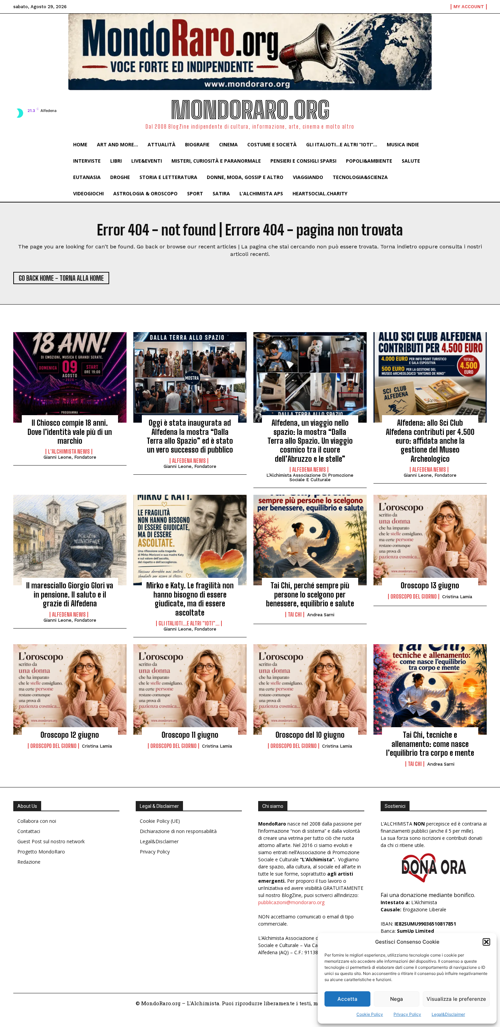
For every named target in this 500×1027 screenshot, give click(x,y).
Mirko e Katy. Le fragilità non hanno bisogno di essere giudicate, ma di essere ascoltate (190, 599)
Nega (396, 999)
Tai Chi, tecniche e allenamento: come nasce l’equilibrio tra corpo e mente (430, 743)
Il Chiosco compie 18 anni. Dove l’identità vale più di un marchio (70, 431)
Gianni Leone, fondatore (70, 457)
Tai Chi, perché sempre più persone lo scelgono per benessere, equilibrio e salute (310, 594)
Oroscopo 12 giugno (69, 734)
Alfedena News (189, 460)
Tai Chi (295, 614)
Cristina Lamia (457, 596)
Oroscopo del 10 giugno (310, 734)
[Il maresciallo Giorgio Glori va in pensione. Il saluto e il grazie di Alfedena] (70, 540)
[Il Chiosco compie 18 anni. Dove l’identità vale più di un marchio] (70, 377)
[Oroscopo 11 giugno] (190, 689)
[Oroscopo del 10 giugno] (310, 689)
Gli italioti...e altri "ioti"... (189, 623)
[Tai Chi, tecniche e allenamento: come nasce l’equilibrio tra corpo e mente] (430, 689)
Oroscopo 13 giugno (430, 585)
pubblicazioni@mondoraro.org (291, 902)
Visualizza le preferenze (456, 999)
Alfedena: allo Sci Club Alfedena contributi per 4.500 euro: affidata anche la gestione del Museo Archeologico (430, 440)
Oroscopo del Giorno (413, 596)
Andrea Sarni (320, 614)
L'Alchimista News (69, 451)
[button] (486, 942)
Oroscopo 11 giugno (190, 734)
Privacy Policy (407, 1014)
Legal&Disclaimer (448, 1014)
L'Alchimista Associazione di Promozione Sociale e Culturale (309, 477)
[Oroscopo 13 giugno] (430, 540)
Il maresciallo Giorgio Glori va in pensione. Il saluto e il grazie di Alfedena (69, 594)
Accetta (347, 999)
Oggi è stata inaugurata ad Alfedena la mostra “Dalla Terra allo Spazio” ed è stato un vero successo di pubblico (190, 436)
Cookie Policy (369, 1014)
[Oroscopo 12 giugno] (70, 689)
